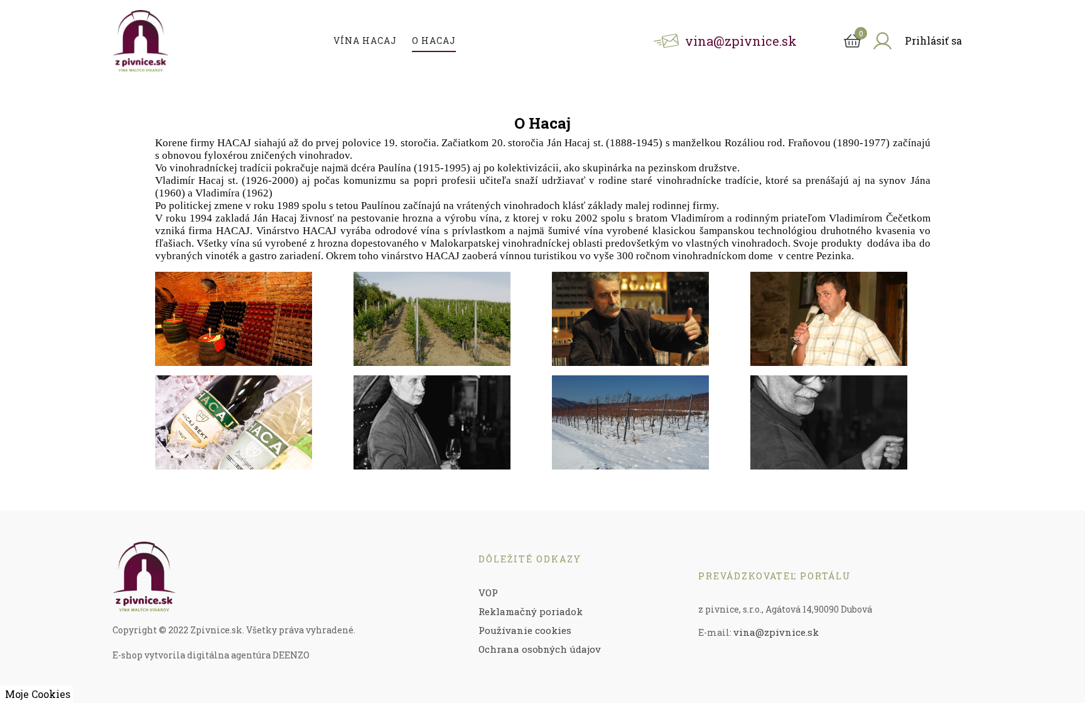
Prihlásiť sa (933, 40)
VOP (488, 592)
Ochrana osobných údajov (539, 649)
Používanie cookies (524, 630)
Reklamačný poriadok (530, 611)
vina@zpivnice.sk (776, 632)
